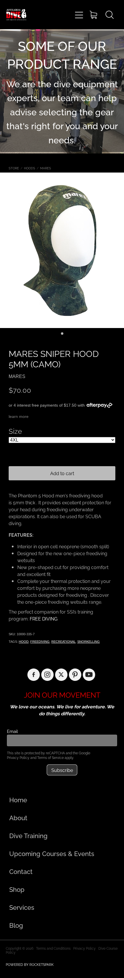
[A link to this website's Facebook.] (33, 674)
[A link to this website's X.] (61, 674)
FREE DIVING (43, 618)
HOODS (29, 168)
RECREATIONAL (63, 641)
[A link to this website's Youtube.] (89, 674)
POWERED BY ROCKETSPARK (30, 964)
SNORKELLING (88, 641)
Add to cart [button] (62, 473)
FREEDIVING (40, 641)
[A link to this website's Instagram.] (47, 674)
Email (12, 731)
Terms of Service (50, 757)
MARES (45, 168)
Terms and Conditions (53, 948)
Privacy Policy (18, 757)
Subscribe (62, 770)
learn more (19, 416)
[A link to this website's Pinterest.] (75, 674)
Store (14, 168)
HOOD (24, 641)
